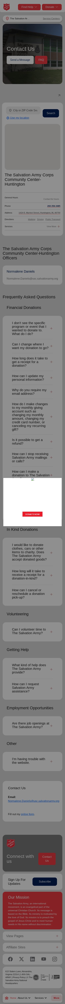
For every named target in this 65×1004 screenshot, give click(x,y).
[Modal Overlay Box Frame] (32, 502)
